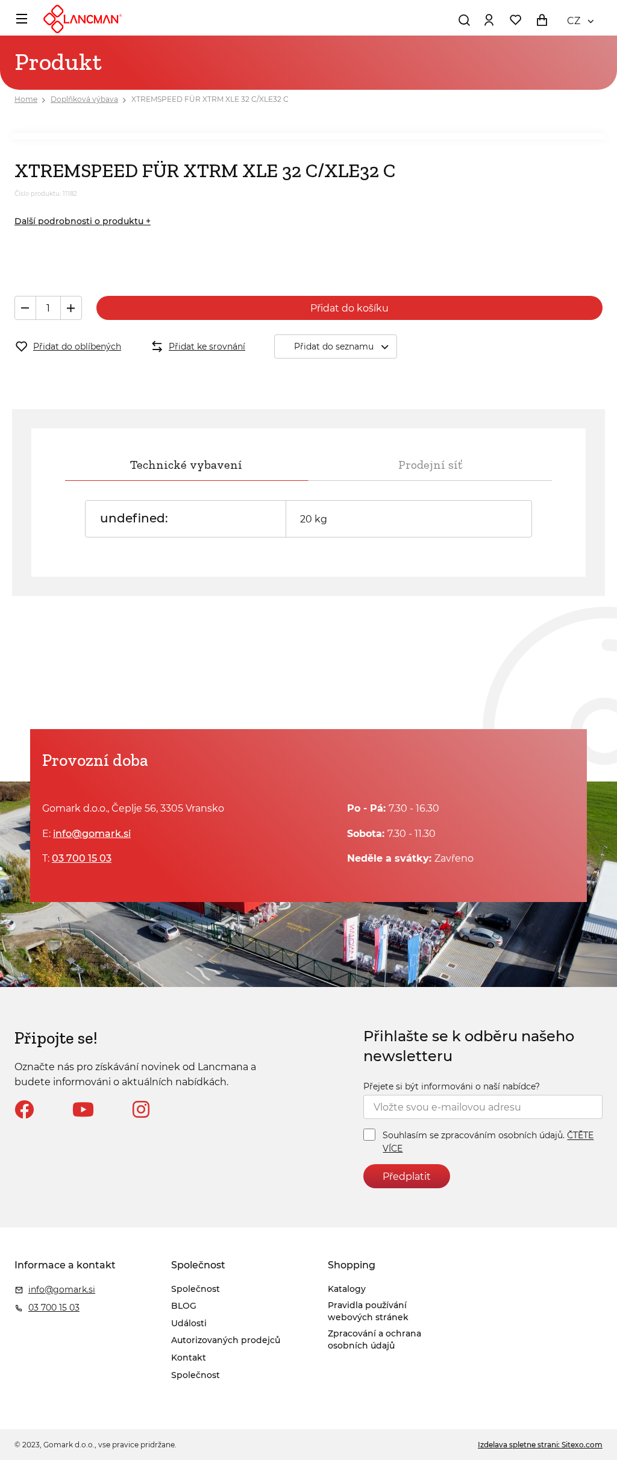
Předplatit (407, 1176)
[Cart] (541, 20)
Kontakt (188, 1357)
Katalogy (347, 1288)
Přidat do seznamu (334, 346)
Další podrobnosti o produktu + (82, 221)
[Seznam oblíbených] (515, 20)
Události (189, 1323)
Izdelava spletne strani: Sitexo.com (540, 1444)
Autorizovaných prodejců (225, 1340)
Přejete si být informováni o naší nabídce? (451, 1086)
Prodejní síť (430, 464)
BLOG (183, 1305)
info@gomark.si (92, 833)
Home (25, 99)
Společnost (195, 1288)
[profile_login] (488, 20)
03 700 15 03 (81, 858)
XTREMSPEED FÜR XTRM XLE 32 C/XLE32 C (210, 99)
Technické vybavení (186, 464)
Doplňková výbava (84, 99)
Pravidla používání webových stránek (368, 1311)
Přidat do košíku (349, 308)
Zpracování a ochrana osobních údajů (374, 1339)
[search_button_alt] (464, 20)
